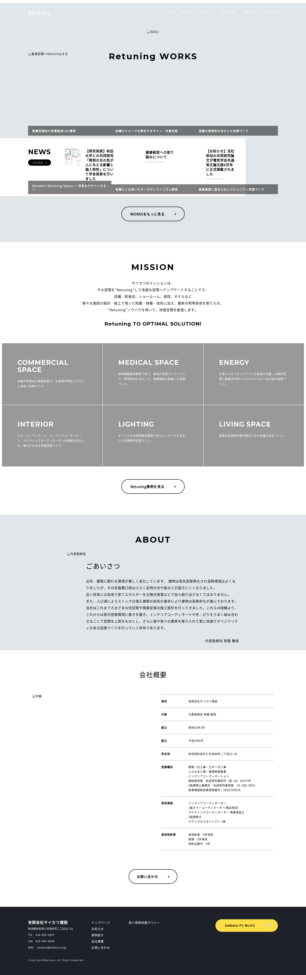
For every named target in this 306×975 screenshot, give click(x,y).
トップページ (100, 922)
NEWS (187, 12)
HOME (169, 12)
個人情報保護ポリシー (144, 922)
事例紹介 (97, 935)
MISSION (227, 12)
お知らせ (97, 929)
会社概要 (97, 941)
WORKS (206, 12)
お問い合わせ (147, 876)
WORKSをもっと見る (147, 213)
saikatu (39, 12)
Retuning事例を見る (147, 486)
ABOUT (249, 12)
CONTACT (270, 12)
